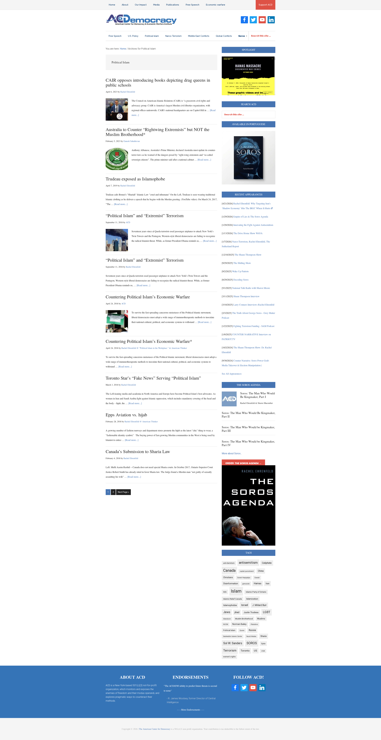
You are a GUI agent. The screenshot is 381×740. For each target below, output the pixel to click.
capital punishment (247, 571)
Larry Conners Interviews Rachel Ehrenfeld (253, 304)
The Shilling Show (242, 262)
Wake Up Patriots (240, 271)
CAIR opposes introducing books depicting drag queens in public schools (158, 82)
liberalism (227, 619)
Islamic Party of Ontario (256, 592)
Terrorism (229, 650)
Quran (242, 630)
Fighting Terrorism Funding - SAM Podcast (253, 326)
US (255, 650)
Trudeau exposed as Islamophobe (135, 179)
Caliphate (267, 563)
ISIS (225, 592)
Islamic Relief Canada (232, 599)
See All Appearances (232, 373)
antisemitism (248, 562)
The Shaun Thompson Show (248, 254)
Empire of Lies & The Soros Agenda (250, 216)
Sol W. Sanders (232, 643)
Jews (226, 612)
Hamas (257, 583)
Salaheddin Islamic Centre (232, 636)
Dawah (257, 578)
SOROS (251, 643)
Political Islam (229, 630)
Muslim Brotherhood (244, 619)
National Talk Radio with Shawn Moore (251, 287)
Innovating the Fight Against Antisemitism (253, 224)
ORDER (243, 463)
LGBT (266, 612)
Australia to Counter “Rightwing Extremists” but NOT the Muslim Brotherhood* (157, 131)
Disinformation (230, 583)
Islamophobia (230, 605)
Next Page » (123, 493)
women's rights (229, 657)
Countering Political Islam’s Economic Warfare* (149, 341)
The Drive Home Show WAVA (248, 233)
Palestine (254, 624)
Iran (267, 583)
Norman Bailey (239, 624)
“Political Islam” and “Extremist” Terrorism (145, 215)
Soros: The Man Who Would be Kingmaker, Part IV (248, 443)
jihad (237, 612)
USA (263, 651)
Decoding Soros (241, 279)
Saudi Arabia (251, 636)
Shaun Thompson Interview (246, 296)
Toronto (245, 650)
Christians (228, 577)
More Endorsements (190, 709)
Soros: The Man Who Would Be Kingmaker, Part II (248, 414)
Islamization (252, 599)
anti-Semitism (229, 563)
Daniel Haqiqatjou (243, 578)
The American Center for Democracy (154, 729)
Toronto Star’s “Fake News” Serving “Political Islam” (153, 378)
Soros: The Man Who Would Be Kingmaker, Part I (257, 395)
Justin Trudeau (251, 612)
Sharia (263, 636)
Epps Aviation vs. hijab (126, 415)
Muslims (261, 618)
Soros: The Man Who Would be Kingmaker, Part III (248, 429)
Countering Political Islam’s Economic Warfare (148, 297)
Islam (236, 591)
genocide (245, 584)
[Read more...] (204, 159)
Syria (263, 643)
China (261, 571)
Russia (252, 630)
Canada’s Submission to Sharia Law (138, 451)
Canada (229, 570)
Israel (244, 605)
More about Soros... (232, 453)
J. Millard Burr (259, 605)
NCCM (225, 624)
